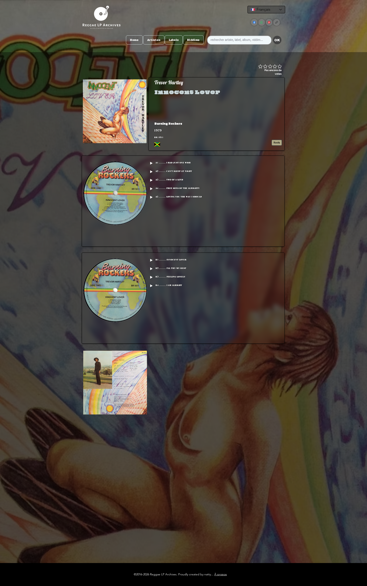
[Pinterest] (269, 22)
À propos (220, 574)
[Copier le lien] (276, 22)
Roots (277, 142)
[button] (250, 123)
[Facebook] (254, 22)
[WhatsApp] (261, 22)
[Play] (151, 163)
